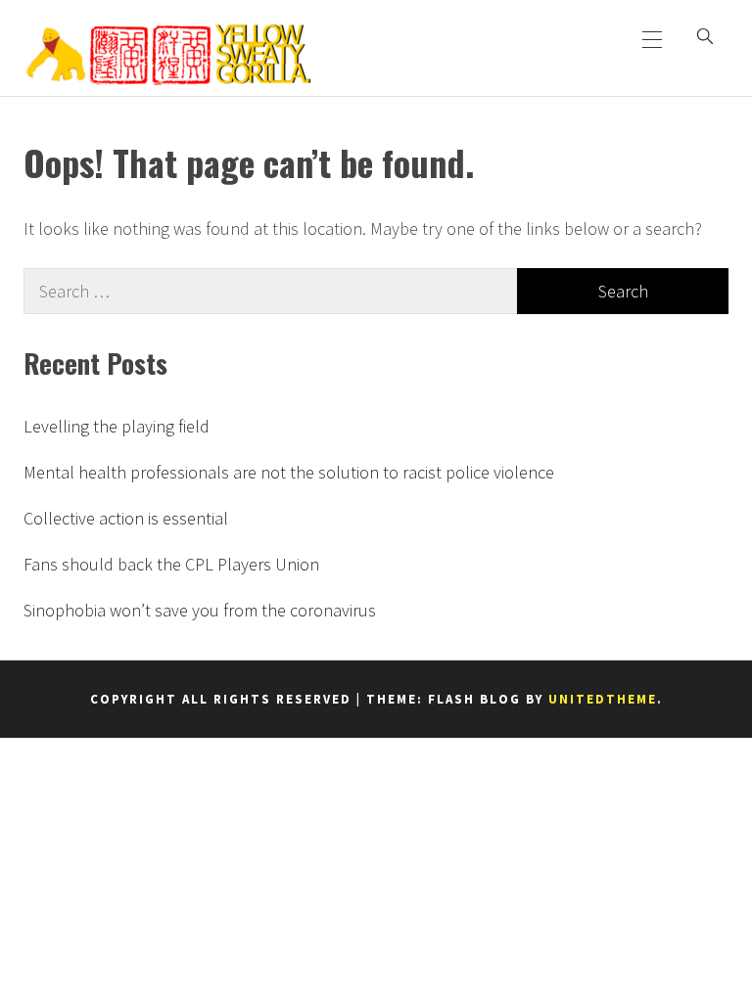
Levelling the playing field (117, 426)
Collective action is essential (126, 518)
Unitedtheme (602, 699)
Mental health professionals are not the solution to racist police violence (289, 472)
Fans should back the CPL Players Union (171, 564)
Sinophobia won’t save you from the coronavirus (200, 610)
